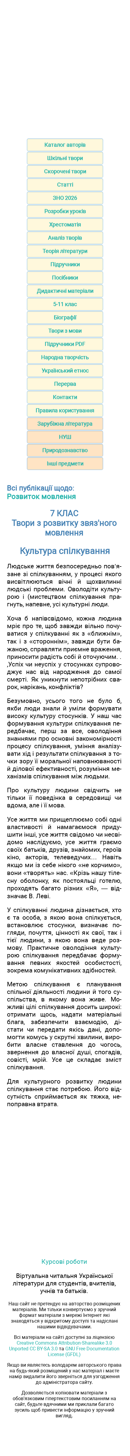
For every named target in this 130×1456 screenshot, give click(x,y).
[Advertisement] (65, 67)
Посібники (65, 277)
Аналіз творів (65, 238)
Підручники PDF (65, 344)
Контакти (65, 397)
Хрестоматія (65, 224)
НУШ (65, 437)
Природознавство (65, 450)
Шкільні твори (65, 158)
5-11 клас (65, 304)
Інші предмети (65, 463)
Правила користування (65, 410)
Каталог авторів (65, 145)
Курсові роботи (64, 1261)
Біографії (65, 317)
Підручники (65, 264)
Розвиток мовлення (41, 496)
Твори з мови (65, 330)
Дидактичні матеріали (65, 291)
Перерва (65, 384)
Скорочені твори (65, 171)
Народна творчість (65, 357)
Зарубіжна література (65, 423)
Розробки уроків (65, 211)
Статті (65, 184)
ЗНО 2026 (65, 198)
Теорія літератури (65, 251)
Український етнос (65, 370)
